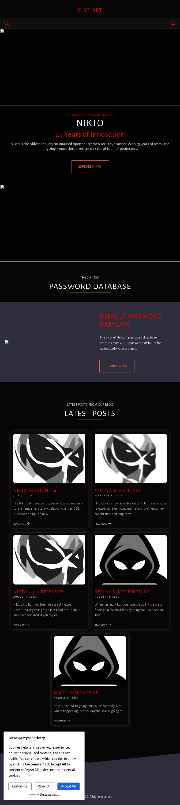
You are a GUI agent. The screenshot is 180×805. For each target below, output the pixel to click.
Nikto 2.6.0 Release (118, 490)
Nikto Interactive (76, 693)
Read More (19, 523)
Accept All (68, 786)
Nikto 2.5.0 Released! (39, 591)
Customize (20, 786)
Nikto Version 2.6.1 (36, 490)
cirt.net (90, 10)
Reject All (44, 786)
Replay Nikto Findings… (124, 591)
